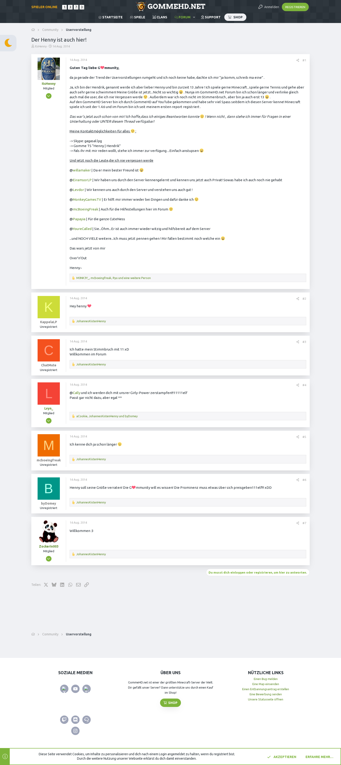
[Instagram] (75, 731)
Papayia (79, 219)
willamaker (82, 170)
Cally (76, 393)
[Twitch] (64, 720)
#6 (304, 479)
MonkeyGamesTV (87, 199)
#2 (304, 298)
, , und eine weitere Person (113, 277)
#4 (304, 385)
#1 (304, 60)
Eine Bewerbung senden (266, 694)
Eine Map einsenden (265, 684)
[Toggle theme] (8, 43)
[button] (194, 17)
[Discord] (75, 720)
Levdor (78, 190)
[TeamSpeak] (86, 720)
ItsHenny (41, 46)
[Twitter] (64, 689)
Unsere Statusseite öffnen (265, 699)
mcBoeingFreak (85, 209)
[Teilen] (298, 60)
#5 (304, 436)
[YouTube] (75, 689)
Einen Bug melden (266, 678)
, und (107, 416)
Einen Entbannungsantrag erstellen (265, 689)
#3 (304, 341)
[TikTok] (86, 689)
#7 (304, 523)
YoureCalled (82, 229)
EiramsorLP (82, 180)
